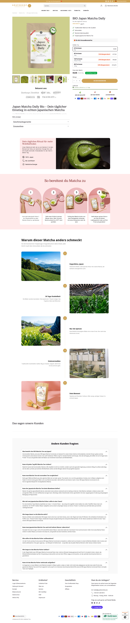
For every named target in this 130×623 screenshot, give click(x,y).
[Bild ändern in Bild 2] (24, 79)
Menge (75, 77)
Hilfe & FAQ (15, 597)
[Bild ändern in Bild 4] (41, 79)
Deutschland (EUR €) (121, 1)
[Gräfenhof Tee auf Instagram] (110, 2)
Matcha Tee (22, 13)
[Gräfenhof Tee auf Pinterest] (108, 2)
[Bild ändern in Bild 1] (16, 79)
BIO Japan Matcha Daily (32, 13)
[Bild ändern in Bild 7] (66, 79)
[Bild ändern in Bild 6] (58, 79)
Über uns (41, 586)
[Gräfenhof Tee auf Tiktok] (112, 2)
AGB (40, 595)
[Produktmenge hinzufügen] (79, 81)
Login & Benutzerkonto (19, 583)
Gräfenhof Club (43, 583)
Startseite (14, 13)
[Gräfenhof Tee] (21, 6)
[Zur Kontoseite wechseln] (101, 5)
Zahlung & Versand (17, 586)
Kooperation (68, 586)
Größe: (76, 45)
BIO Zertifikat (42, 592)
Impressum (42, 597)
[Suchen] (84, 5)
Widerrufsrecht (16, 592)
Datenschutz (16, 595)
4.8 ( (81, 24)
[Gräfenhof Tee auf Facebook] (106, 2)
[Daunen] (68, 79)
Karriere (41, 589)
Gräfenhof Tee (27, 619)
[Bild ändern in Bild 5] (50, 79)
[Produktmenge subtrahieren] (74, 81)
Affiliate (67, 589)
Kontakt (14, 589)
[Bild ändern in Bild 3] (33, 79)
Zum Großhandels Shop (71, 583)
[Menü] (127, 612)
